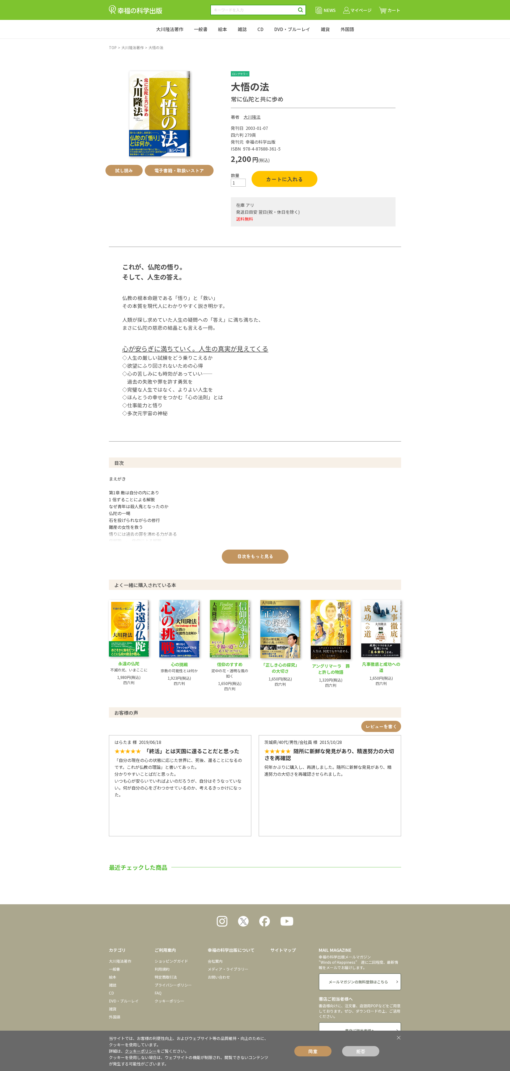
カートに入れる (284, 179)
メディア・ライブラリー (228, 969)
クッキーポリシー (169, 1001)
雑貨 (325, 29)
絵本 (222, 29)
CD (260, 29)
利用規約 (162, 969)
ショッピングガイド (171, 961)
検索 (300, 9)
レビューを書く (381, 726)
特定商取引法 (166, 977)
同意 (312, 1051)
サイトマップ (283, 950)
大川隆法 (252, 117)
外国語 (347, 29)
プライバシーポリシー (173, 985)
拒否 (360, 1051)
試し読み (124, 170)
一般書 (200, 29)
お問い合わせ (219, 977)
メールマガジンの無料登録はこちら (358, 981)
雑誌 (242, 29)
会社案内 (215, 961)
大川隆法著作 (169, 29)
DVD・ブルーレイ (292, 29)
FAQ (158, 993)
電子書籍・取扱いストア (179, 170)
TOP (113, 47)
